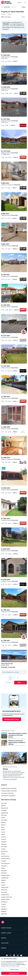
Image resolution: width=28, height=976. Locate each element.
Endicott (3, 824)
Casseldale (3, 810)
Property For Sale (6, 927)
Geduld (3, 834)
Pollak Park (4, 873)
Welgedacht (4, 909)
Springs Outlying (5, 899)
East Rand (3, 14)
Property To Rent (6, 932)
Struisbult (3, 904)
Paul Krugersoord (5, 863)
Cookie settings (14, 969)
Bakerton (3, 805)
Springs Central (5, 894)
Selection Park (4, 887)
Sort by (23, 16)
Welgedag (3, 911)
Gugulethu (3, 841)
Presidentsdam (5, 877)
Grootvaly (3, 837)
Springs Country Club (6, 897)
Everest (3, 829)
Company (3, 948)
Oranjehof (3, 861)
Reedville (3, 880)
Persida (3, 868)
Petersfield (4, 870)
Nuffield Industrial (5, 858)
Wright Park (4, 913)
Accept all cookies (14, 973)
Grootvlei (3, 839)
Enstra (2, 827)
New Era (3, 853)
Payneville (3, 865)
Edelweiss (3, 822)
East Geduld (4, 820)
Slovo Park (3, 892)
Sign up (19, 2)
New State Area (5, 856)
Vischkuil (3, 906)
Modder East (4, 851)
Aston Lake (4, 803)
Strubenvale (4, 901)
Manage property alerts (12, 719)
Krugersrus (3, 844)
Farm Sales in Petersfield (7, 793)
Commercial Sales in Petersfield (9, 790)
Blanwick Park (4, 808)
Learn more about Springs (10, 779)
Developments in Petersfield (8, 795)
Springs (9, 14)
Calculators (4, 943)
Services (3, 938)
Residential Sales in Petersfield (8, 788)
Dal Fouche (4, 815)
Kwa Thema (4, 846)
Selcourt (3, 885)
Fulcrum (3, 832)
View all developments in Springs (10, 672)
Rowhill (3, 882)
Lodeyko (3, 849)
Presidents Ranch (5, 875)
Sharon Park (4, 889)
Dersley (3, 817)
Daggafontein (4, 812)
